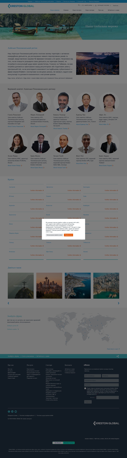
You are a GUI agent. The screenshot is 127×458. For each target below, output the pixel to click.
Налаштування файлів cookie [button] (54, 235)
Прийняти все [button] (68, 235)
